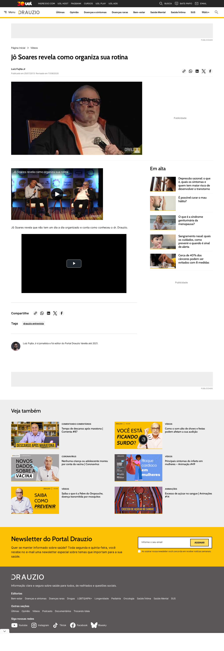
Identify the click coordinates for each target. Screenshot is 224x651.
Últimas (60, 12)
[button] (184, 71)
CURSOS (88, 3)
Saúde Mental (158, 12)
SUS (193, 12)
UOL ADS (113, 3)
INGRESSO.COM (46, 3)
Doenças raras (120, 12)
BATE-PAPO (186, 3)
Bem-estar (139, 12)
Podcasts (47, 611)
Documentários (63, 611)
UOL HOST (63, 3)
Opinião (74, 12)
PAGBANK (76, 3)
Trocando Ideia (82, 611)
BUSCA (168, 3)
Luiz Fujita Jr (18, 69)
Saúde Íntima (178, 12)
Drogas (71, 598)
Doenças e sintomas (95, 12)
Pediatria (116, 598)
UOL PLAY (101, 3)
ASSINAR (199, 542)
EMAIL (203, 3)
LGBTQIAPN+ (84, 598)
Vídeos (36, 611)
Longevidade (102, 598)
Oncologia (128, 598)
